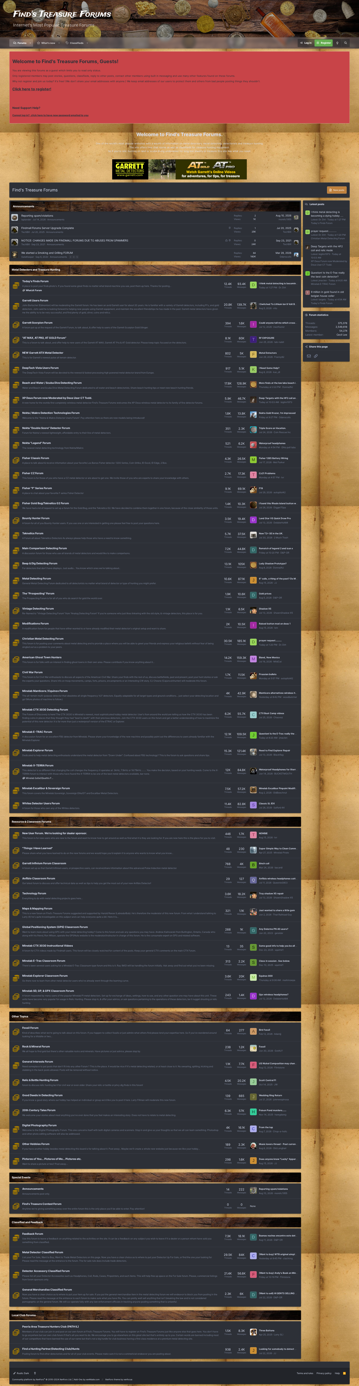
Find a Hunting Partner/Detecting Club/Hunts (50, 1348)
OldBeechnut (280, 792)
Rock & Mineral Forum (36, 1046)
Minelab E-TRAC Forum (37, 731)
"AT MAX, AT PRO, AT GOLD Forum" (44, 337)
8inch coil (264, 863)
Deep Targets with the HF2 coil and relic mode (284, 398)
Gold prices (265, 593)
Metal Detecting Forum (36, 578)
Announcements (23, 206)
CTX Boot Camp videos (271, 713)
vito (275, 308)
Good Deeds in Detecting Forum (42, 1095)
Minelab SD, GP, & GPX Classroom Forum (48, 990)
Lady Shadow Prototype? (273, 563)
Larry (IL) (278, 1334)
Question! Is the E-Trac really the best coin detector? (287, 733)
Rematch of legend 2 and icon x (276, 548)
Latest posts (317, 204)
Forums (22, 42)
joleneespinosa (281, 1099)
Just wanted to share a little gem (277, 910)
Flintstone (279, 1067)
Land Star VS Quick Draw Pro (275, 518)
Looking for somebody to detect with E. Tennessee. (287, 1349)
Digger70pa (280, 507)
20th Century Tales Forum (39, 1110)
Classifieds (76, 42)
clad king (288, 1258)
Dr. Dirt (282, 287)
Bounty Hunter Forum (36, 518)
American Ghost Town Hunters (42, 657)
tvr (282, 477)
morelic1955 (285, 219)
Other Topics (20, 1016)
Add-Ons (78, 1379)
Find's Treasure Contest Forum (42, 1203)
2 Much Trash (281, 537)
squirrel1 (279, 949)
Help (337, 1373)
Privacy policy (324, 1373)
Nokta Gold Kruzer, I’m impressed (277, 413)
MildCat (277, 661)
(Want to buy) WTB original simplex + (279, 1254)
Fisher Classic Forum (35, 458)
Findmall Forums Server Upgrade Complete (47, 228)
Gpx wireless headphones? (274, 994)
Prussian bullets (268, 674)
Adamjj (277, 1033)
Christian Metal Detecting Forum (43, 638)
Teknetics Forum (32, 533)
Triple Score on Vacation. (272, 428)
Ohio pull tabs (288, 447)
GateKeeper (27, 256)
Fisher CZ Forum (32, 473)
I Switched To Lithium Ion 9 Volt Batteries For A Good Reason (292, 304)
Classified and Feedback (27, 1222)
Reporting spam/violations (37, 215)
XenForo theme (112, 1379)
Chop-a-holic (280, 1131)
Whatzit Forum (34, 290)
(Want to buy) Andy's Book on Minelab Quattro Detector (289, 1273)
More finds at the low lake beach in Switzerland (284, 383)
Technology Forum (34, 893)
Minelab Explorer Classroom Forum (45, 975)
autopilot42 (280, 492)
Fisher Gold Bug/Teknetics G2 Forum (45, 503)
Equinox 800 (266, 975)
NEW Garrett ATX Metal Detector (42, 352)
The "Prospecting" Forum (38, 593)
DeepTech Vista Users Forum (40, 367)
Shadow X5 (265, 608)
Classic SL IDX (267, 803)
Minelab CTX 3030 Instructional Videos (47, 945)
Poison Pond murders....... (272, 1110)
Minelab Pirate (281, 852)
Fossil (262, 1046)
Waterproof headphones (272, 443)
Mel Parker (279, 462)
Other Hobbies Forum (36, 1143)
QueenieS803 (280, 882)
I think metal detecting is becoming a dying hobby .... (287, 283)
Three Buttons (266, 1330)
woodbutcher (290, 697)
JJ (275, 582)
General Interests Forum (37, 1061)
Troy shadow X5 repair (271, 893)
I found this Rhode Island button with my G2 (282, 503)
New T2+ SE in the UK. (271, 533)
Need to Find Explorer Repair (274, 750)
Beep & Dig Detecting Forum (39, 563)
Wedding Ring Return (270, 1095)
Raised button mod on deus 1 (275, 623)
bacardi (279, 867)
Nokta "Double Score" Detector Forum (46, 428)
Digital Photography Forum (39, 1125)
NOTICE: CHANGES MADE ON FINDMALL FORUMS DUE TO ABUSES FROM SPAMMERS (74, 240)
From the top (266, 1127)
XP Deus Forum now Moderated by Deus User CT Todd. (57, 397)
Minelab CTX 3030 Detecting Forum (45, 709)
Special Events (21, 1177)
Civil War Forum (32, 672)
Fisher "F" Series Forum (37, 488)
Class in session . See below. (274, 960)
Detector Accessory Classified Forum (46, 1270)
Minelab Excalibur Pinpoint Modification (280, 788)
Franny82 (279, 357)
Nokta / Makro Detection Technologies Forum (51, 412)
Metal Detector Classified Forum (42, 1252)
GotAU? (279, 1050)
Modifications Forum (35, 623)
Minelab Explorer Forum (37, 750)
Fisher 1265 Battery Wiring (273, 458)
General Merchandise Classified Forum (47, 1289)
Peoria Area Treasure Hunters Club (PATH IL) (50, 1326)
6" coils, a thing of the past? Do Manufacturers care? (288, 578)
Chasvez (278, 717)
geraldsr (279, 933)
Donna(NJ (287, 387)
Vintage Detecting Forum (38, 608)
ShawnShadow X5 (283, 612)
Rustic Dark (22, 1373)
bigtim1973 (286, 402)
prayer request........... (270, 640)
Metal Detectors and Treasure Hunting (36, 269)
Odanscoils (285, 256)
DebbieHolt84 (281, 522)
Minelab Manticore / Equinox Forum (45, 690)
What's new (48, 42)
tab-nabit (279, 342)
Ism (276, 627)
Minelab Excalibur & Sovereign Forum (46, 788)
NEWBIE (263, 833)
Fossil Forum (30, 1027)
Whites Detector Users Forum (41, 803)
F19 (261, 488)
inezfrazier (279, 326)
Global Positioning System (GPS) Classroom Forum (55, 926)
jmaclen (283, 737)
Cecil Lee (342, 334)
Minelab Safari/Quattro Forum (39, 778)
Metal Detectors (268, 352)
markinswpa (289, 980)
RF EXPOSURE (266, 338)
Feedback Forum (32, 1233)
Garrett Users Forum (35, 300)
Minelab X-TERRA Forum (37, 765)
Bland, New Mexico (269, 657)
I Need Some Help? (269, 368)
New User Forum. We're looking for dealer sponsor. (54, 833)
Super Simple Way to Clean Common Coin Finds (285, 848)
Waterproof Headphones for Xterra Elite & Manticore (287, 769)
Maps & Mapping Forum (37, 908)
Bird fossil (264, 1029)
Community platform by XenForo (42, 1379)
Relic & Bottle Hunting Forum (40, 1080)
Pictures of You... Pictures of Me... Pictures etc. (51, 1158)
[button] (30, 43)
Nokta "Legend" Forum (36, 442)
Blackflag (278, 754)
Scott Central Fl (267, 1080)
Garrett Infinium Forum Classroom (44, 863)
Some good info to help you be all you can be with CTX (288, 945)
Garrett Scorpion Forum (37, 322)
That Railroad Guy (282, 914)
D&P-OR (284, 552)
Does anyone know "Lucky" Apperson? (280, 1159)
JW (275, 1084)
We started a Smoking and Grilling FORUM (47, 252)
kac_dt (276, 372)
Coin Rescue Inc (282, 432)
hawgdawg (280, 1114)
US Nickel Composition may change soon (281, 1063)
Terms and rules (305, 1373)
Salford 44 (279, 807)
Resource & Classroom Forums (31, 821)
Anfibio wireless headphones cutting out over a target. (288, 878)
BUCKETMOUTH (283, 773)
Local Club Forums (24, 1315)
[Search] (345, 43)
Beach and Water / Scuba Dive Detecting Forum (52, 382)
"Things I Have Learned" (37, 848)
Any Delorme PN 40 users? (273, 929)
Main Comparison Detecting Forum (44, 548)
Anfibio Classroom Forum (38, 878)
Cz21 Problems (267, 473)
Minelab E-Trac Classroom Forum (43, 960)
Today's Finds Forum (35, 281)
